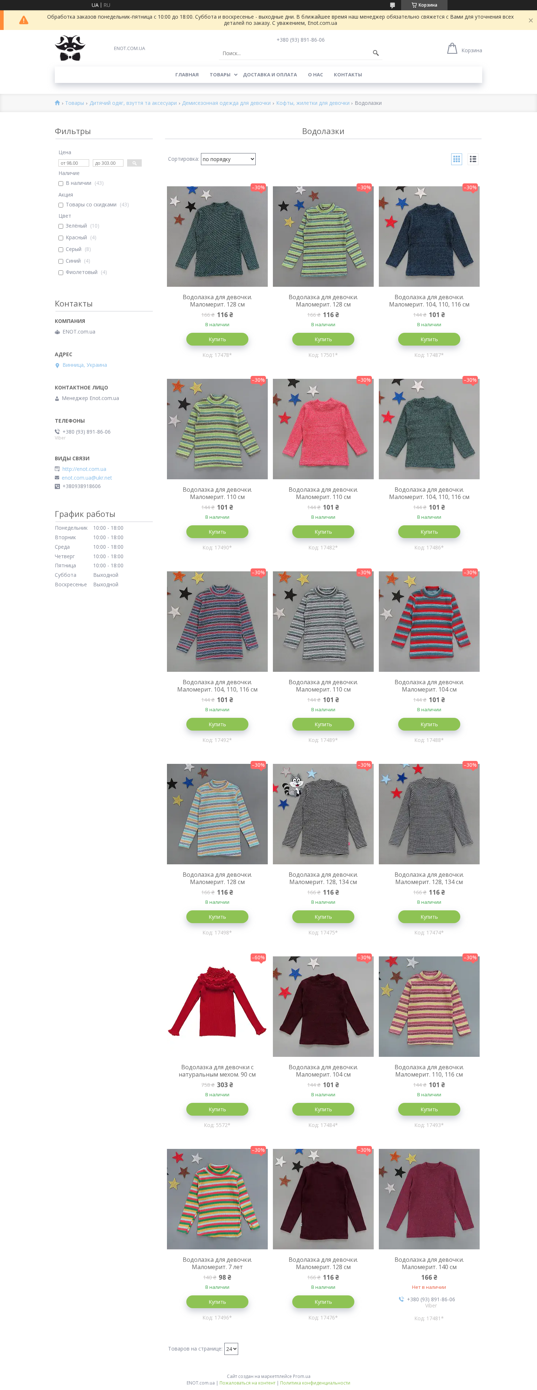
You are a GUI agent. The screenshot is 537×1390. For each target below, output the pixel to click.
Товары (220, 74)
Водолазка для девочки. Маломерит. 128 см (217, 300)
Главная (187, 74)
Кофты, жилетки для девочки (313, 103)
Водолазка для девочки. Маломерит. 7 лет (217, 1263)
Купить (217, 339)
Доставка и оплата (270, 74)
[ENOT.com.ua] (70, 48)
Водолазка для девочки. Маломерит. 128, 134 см (323, 878)
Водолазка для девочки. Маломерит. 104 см (429, 685)
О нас (315, 74)
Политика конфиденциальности (315, 1383)
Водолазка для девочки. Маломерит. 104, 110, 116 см (429, 300)
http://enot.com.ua (84, 469)
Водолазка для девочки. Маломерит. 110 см (217, 493)
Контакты (348, 74)
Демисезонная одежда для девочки (226, 103)
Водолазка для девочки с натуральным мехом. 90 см (217, 1070)
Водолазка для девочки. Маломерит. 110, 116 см (429, 1070)
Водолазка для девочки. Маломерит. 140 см (429, 1263)
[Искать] (376, 53)
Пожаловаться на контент (247, 1383)
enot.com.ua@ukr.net (87, 478)
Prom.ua (302, 1376)
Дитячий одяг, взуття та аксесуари (133, 103)
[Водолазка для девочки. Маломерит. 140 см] (429, 1199)
